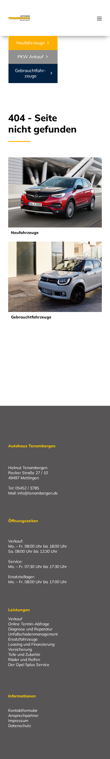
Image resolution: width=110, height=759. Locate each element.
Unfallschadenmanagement (33, 634)
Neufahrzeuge (30, 42)
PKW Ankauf (30, 56)
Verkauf (15, 618)
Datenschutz (19, 725)
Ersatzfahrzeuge (23, 639)
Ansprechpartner (23, 715)
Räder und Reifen (24, 659)
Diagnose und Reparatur (30, 629)
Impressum (18, 720)
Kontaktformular (23, 710)
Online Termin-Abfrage (28, 623)
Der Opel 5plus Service (28, 664)
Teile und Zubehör (24, 654)
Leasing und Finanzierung (31, 644)
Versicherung (20, 649)
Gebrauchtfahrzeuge (30, 73)
